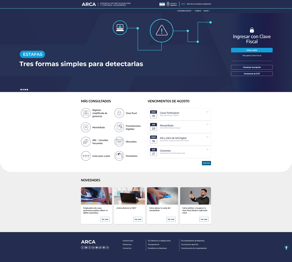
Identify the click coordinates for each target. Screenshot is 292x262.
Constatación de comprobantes (194, 248)
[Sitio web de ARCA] (88, 242)
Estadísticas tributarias (157, 248)
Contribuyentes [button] (184, 11)
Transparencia (153, 244)
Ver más (206, 163)
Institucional (128, 240)
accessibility (286, 247)
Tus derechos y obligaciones (159, 240)
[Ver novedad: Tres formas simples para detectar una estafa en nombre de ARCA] (146, 52)
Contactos (127, 248)
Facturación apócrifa (189, 244)
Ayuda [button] (206, 11)
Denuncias (127, 244)
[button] (179, 114)
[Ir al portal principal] (106, 4)
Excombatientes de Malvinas (193, 240)
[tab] (179, 114)
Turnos (198, 11)
